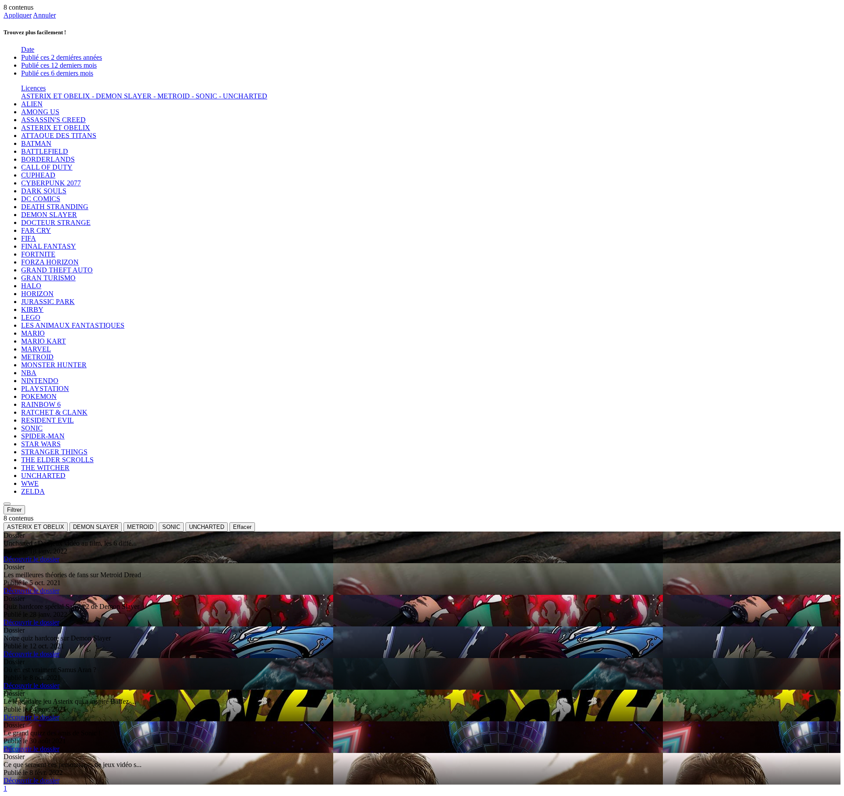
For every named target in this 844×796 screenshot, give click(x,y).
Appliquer (18, 15)
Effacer (242, 527)
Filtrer (14, 510)
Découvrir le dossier (31, 559)
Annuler (44, 15)
